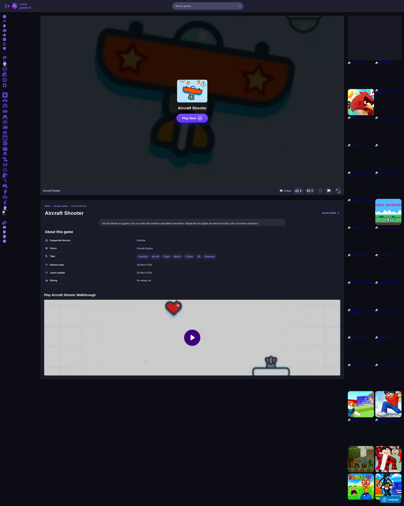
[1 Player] (4, 186)
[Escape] (4, 164)
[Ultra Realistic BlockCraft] (361, 459)
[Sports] (4, 143)
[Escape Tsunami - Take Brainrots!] (361, 404)
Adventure (210, 256)
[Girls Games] (4, 63)
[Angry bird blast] (361, 102)
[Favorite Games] (4, 48)
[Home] (4, 16)
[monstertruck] (4, 105)
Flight (166, 256)
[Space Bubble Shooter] (388, 349)
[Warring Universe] (388, 377)
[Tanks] (4, 132)
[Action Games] (4, 74)
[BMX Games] (4, 100)
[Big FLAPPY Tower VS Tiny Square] (388, 102)
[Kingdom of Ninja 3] (388, 294)
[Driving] (4, 154)
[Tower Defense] (4, 138)
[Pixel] (4, 148)
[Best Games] (4, 25)
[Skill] (4, 122)
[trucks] (4, 127)
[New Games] (4, 20)
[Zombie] (4, 207)
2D (199, 256)
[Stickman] (4, 181)
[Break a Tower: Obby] (388, 404)
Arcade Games (61, 206)
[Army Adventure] (388, 129)
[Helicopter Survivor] (361, 239)
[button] (338, 191)
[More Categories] (4, 85)
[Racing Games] (4, 58)
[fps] (4, 170)
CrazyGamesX (24, 6)
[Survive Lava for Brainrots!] (361, 486)
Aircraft (155, 256)
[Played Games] (4, 39)
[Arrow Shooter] (361, 129)
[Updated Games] (4, 43)
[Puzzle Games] (4, 69)
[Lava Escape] (388, 267)
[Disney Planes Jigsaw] (361, 184)
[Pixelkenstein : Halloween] (388, 184)
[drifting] (4, 111)
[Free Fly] (361, 75)
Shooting (142, 256)
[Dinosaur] (4, 175)
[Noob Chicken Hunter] (361, 349)
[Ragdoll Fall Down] (388, 322)
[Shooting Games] (4, 80)
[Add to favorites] (320, 191)
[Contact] (4, 227)
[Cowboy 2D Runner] (361, 212)
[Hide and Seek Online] (388, 459)
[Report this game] (328, 191)
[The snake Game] (388, 239)
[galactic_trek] (361, 267)
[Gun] (4, 202)
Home (47, 206)
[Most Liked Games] (4, 30)
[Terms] (4, 231)
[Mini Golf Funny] (361, 377)
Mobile (177, 256)
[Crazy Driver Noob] (361, 294)
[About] (4, 236)
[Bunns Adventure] (388, 212)
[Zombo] (388, 157)
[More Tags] (4, 212)
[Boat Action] (388, 75)
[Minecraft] (4, 95)
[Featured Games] (4, 34)
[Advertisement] (371, 35)
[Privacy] (4, 240)
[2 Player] (4, 159)
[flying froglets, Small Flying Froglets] (361, 322)
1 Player (189, 256)
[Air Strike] (361, 157)
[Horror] (4, 191)
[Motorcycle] (4, 116)
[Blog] (4, 222)
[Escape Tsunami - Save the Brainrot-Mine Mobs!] (388, 486)
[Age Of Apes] (361, 432)
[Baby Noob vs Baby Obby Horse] (388, 432)
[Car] (4, 197)
